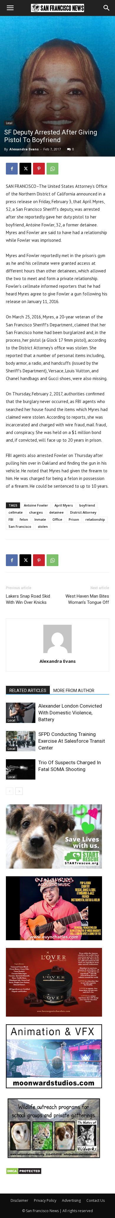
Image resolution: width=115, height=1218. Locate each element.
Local (9, 123)
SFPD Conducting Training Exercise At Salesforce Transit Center (71, 741)
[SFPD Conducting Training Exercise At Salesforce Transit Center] (20, 741)
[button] (10, 8)
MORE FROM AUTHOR (73, 690)
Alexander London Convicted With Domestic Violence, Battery (70, 712)
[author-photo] (57, 652)
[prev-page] (9, 791)
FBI (11, 519)
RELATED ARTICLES (27, 690)
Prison (74, 519)
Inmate (40, 519)
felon (24, 519)
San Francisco (20, 526)
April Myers (64, 505)
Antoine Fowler (36, 505)
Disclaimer (19, 1200)
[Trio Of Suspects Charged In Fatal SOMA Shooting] (20, 769)
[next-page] (19, 791)
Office (57, 519)
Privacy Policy (45, 1200)
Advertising (71, 1200)
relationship (95, 519)
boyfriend (87, 505)
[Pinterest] (39, 169)
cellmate (16, 512)
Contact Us (95, 1200)
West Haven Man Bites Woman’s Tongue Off (87, 599)
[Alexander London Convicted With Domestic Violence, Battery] (20, 713)
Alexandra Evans (24, 149)
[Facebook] (12, 169)
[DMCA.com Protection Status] (24, 1173)
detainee (56, 512)
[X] (25, 169)
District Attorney (83, 512)
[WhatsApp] (52, 169)
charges (36, 512)
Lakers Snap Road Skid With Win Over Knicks (28, 599)
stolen (43, 526)
